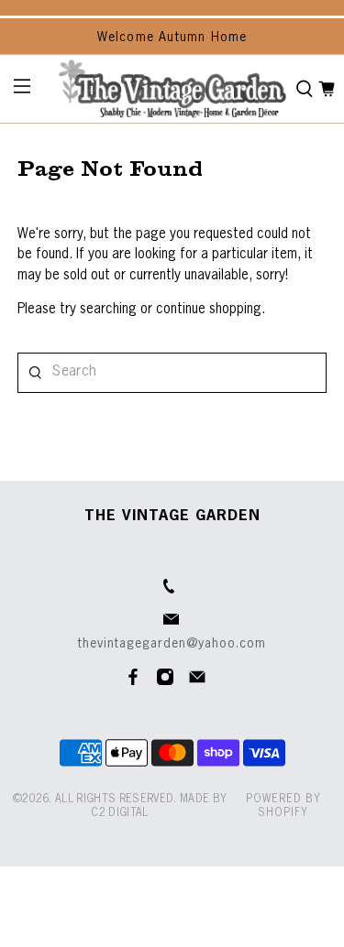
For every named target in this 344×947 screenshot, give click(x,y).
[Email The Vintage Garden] (197, 682)
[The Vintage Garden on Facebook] (133, 682)
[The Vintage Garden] (171, 89)
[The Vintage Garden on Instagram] (165, 682)
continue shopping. (208, 309)
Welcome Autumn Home (172, 37)
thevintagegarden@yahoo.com (172, 643)
